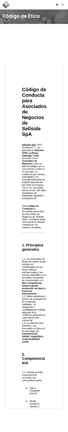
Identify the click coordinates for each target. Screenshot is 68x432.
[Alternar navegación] (63, 5)
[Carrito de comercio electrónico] (57, 5)
